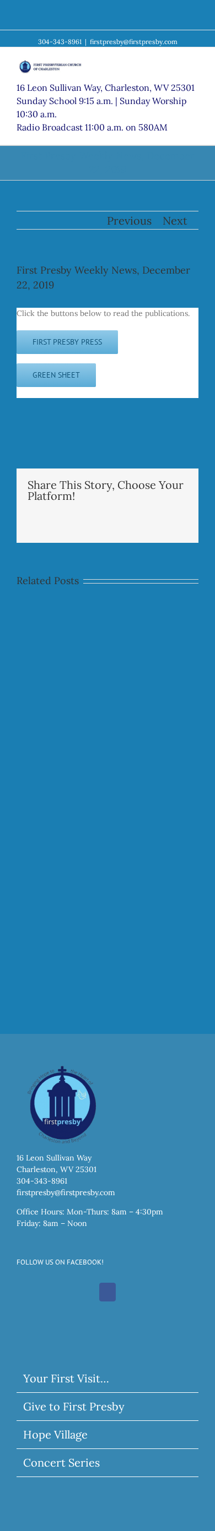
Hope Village (55, 1434)
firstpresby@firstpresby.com (134, 41)
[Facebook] (107, 1292)
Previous (129, 220)
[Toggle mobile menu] (194, 64)
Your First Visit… (66, 1378)
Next (175, 220)
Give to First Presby (74, 1406)
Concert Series (61, 1462)
